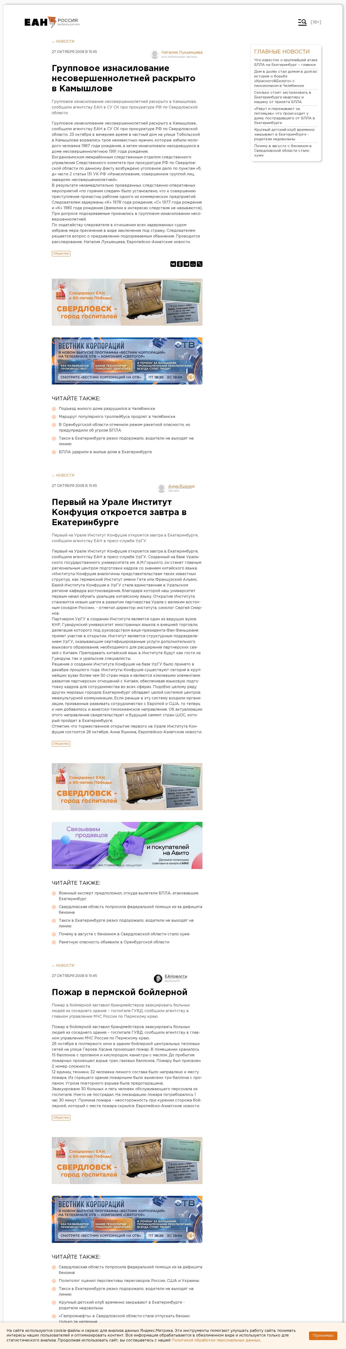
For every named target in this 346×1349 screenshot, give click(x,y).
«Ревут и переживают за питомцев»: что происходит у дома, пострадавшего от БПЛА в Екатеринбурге (284, 115)
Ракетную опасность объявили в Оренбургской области (114, 942)
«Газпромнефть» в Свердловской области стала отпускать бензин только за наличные (124, 1319)
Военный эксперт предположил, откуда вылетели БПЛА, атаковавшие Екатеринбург (128, 896)
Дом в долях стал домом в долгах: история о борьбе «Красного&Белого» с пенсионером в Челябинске (286, 78)
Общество (61, 253)
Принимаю (323, 1335)
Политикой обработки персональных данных (216, 1340)
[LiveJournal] (199, 264)
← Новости (63, 41)
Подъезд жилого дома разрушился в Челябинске (107, 409)
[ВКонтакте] (173, 264)
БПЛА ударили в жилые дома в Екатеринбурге (105, 452)
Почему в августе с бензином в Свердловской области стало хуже (124, 934)
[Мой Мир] (193, 264)
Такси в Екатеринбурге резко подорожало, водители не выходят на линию (126, 441)
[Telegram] (186, 264)
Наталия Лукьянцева (181, 52)
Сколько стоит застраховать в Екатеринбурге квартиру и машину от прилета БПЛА (282, 97)
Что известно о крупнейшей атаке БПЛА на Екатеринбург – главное (286, 62)
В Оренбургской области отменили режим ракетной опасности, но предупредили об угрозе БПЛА (124, 427)
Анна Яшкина (181, 486)
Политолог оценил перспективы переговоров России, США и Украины (129, 1281)
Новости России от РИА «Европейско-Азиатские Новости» (40, 22)
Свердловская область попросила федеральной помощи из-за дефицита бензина (130, 909)
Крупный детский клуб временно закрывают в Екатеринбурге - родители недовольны (122, 1305)
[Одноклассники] (180, 264)
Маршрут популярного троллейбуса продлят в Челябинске (117, 417)
